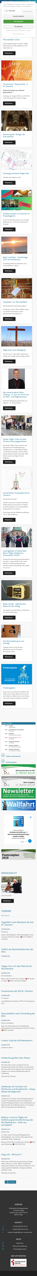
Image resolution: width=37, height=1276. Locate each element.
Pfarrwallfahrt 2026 (11, 40)
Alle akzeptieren (18, 21)
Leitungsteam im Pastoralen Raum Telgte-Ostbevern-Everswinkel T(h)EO (15, 553)
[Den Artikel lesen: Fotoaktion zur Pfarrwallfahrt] (16, 288)
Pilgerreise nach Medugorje (14, 350)
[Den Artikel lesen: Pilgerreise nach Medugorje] (16, 336)
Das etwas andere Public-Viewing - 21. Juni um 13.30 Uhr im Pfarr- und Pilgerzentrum (16, 395)
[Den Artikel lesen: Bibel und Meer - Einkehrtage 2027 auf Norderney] (14, 245)
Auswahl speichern (18, 16)
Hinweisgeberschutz (19, 1249)
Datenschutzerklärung (20, 1246)
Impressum (19, 1243)
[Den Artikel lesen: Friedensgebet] (16, 674)
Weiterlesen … (10, 53)
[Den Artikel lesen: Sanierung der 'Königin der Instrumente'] (16, 120)
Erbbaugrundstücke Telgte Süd (16, 173)
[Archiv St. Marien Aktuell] (18, 781)
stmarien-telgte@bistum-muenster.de (20, 1232)
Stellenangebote (11, 762)
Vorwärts (12, 1182)
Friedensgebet (9, 688)
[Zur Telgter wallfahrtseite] (18, 805)
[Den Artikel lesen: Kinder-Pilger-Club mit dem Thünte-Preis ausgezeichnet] (16, 425)
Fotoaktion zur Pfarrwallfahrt (15, 302)
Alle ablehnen (18, 26)
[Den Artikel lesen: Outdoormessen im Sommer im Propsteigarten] (16, 200)
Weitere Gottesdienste (13, 756)
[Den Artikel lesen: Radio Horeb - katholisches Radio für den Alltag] (16, 590)
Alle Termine (5, 915)
